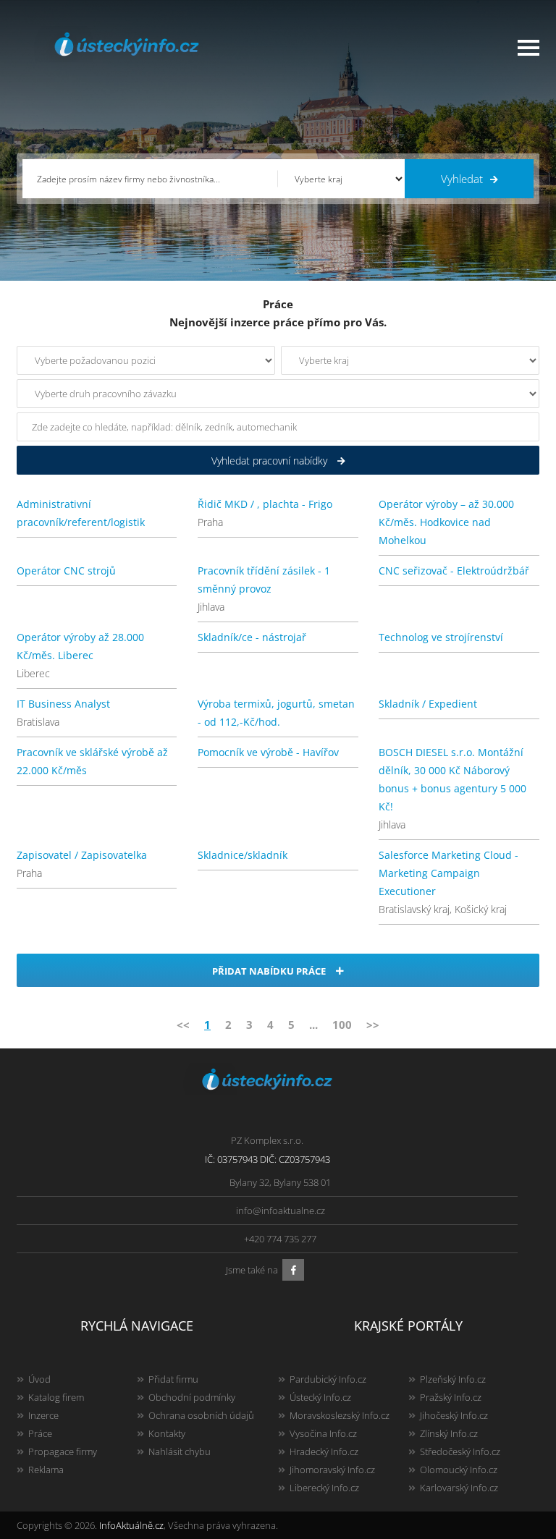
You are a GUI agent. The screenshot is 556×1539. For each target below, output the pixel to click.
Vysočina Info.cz (323, 1433)
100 (342, 1024)
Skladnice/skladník (242, 855)
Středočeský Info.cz (460, 1451)
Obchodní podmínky (191, 1397)
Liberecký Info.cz (324, 1487)
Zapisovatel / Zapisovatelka (82, 855)
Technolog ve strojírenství (441, 637)
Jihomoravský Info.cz (332, 1469)
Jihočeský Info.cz (454, 1415)
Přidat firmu (173, 1379)
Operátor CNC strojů (66, 570)
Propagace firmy (62, 1451)
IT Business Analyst (63, 704)
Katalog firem (56, 1397)
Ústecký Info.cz (320, 1397)
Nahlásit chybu (179, 1451)
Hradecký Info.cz (324, 1451)
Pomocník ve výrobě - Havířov (268, 752)
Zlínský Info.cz (449, 1433)
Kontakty (166, 1433)
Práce (40, 1433)
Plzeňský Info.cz (453, 1379)
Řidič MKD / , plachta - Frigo (265, 504)
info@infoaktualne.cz (280, 1210)
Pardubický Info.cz (328, 1379)
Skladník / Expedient (428, 704)
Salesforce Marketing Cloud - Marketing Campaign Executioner (448, 873)
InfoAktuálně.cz (131, 1525)
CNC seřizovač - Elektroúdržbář (454, 570)
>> (372, 1024)
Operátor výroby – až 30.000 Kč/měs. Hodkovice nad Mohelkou (446, 522)
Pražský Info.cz (450, 1397)
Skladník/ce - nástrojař (252, 637)
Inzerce (43, 1415)
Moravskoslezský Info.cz (339, 1415)
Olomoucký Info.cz (458, 1469)
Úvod (39, 1379)
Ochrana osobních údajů (201, 1415)
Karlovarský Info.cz (459, 1487)
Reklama (46, 1469)
